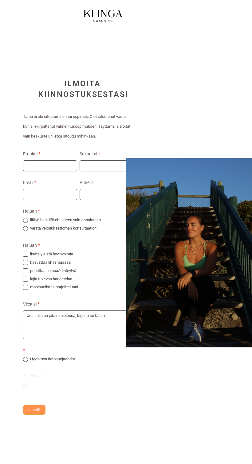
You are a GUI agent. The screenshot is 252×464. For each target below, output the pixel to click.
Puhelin (87, 182)
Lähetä (34, 409)
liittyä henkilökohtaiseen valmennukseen (65, 220)
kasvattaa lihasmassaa (50, 262)
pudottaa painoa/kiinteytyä (52, 270)
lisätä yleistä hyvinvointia (51, 254)
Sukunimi (90, 153)
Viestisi (31, 304)
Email (29, 182)
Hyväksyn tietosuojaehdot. (52, 359)
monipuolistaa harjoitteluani (53, 287)
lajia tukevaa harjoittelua (50, 279)
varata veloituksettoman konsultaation (62, 228)
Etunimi (31, 153)
